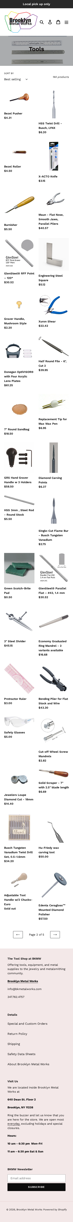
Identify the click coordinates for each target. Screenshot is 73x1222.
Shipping (13, 1044)
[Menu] (66, 22)
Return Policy (17, 1034)
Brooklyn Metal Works (29, 1209)
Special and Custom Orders (27, 1023)
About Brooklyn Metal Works (28, 1064)
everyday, (13, 1123)
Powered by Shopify (55, 1209)
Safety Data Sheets (21, 1054)
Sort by (9, 73)
